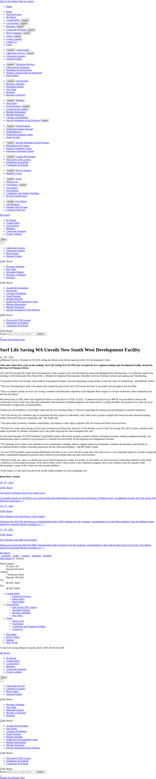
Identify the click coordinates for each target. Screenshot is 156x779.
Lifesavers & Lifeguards (17, 67)
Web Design (6, 558)
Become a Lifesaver (15, 95)
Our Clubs (11, 89)
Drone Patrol (12, 75)
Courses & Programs (16, 29)
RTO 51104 (12, 642)
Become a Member (15, 84)
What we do (12, 181)
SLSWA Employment (16, 196)
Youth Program (13, 106)
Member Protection (15, 114)
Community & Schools (17, 165)
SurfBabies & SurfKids (17, 162)
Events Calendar (14, 39)
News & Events (13, 14)
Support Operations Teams (19, 148)
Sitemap (10, 640)
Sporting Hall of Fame (17, 207)
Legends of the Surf (15, 210)
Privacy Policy (13, 637)
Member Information (16, 112)
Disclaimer (11, 634)
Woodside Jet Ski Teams (18, 145)
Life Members (13, 204)
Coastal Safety (13, 20)
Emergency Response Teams (20, 151)
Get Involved (12, 23)
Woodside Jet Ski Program (19, 70)
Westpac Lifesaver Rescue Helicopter (24, 72)
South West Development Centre (22, 301)
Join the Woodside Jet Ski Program (23, 120)
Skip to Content (26, 1)
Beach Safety (12, 253)
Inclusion (10, 92)
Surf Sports (11, 103)
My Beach (11, 17)
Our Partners (12, 190)
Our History (12, 184)
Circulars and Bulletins (17, 117)
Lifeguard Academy (15, 56)
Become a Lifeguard (16, 274)
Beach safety (18, 599)
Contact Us (11, 42)
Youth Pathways (14, 131)
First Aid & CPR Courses (18, 159)
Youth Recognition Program (19, 129)
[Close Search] (1, 337)
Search (3, 333)
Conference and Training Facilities (22, 193)
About (9, 36)
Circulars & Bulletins (16, 293)
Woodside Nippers (15, 86)
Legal (9, 44)
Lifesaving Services (15, 53)
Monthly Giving (14, 173)
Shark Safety (18, 601)
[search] (2, 242)
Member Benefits (14, 299)
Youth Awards (13, 137)
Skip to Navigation (9, 1)
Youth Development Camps (19, 134)
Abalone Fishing (14, 59)
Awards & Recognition (17, 109)
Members (10, 26)
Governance (12, 187)
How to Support (14, 33)
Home (9, 6)
